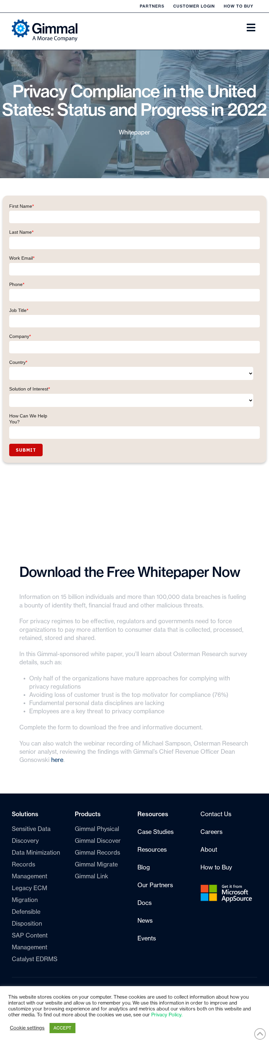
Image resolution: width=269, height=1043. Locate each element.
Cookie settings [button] (27, 1028)
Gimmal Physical (97, 829)
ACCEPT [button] (62, 1028)
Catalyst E (34, 959)
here (57, 760)
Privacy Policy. (166, 1014)
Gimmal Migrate (96, 864)
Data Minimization (36, 853)
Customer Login (194, 6)
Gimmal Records (97, 853)
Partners (152, 6)
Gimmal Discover (98, 841)
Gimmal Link (91, 876)
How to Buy (238, 6)
